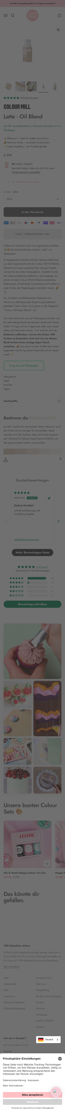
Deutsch (49, 1039)
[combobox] (48, 1039)
